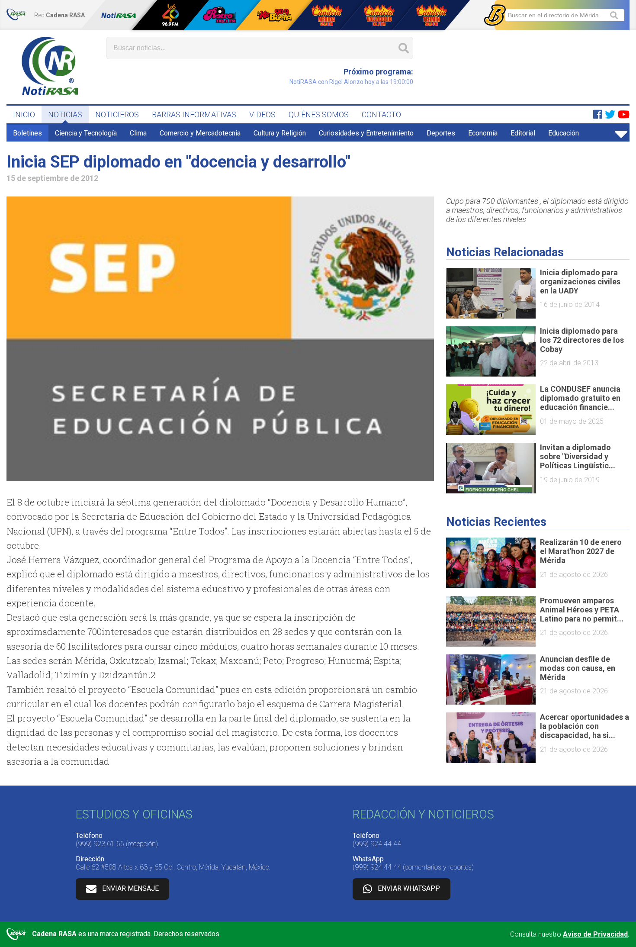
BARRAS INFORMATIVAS (194, 114)
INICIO (24, 114)
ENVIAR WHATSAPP (409, 888)
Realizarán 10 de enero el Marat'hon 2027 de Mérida (581, 551)
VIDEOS (262, 114)
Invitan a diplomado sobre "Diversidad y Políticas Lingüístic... (577, 456)
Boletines (27, 133)
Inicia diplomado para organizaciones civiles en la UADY (580, 281)
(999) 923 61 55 (100, 844)
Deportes (441, 133)
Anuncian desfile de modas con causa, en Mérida (577, 668)
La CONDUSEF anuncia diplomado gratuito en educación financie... (580, 398)
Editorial (523, 133)
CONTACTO (381, 114)
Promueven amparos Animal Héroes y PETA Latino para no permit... (581, 609)
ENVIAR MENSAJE (130, 888)
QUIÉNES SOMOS (319, 114)
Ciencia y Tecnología (86, 133)
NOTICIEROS (117, 114)
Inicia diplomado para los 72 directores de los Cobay (582, 340)
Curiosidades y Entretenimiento (366, 133)
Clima (138, 133)
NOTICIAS (65, 114)
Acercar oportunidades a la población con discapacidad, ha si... (584, 726)
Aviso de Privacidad (595, 934)
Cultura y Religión (280, 133)
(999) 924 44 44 (377, 844)
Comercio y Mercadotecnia (200, 133)
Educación (563, 133)
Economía (483, 133)
